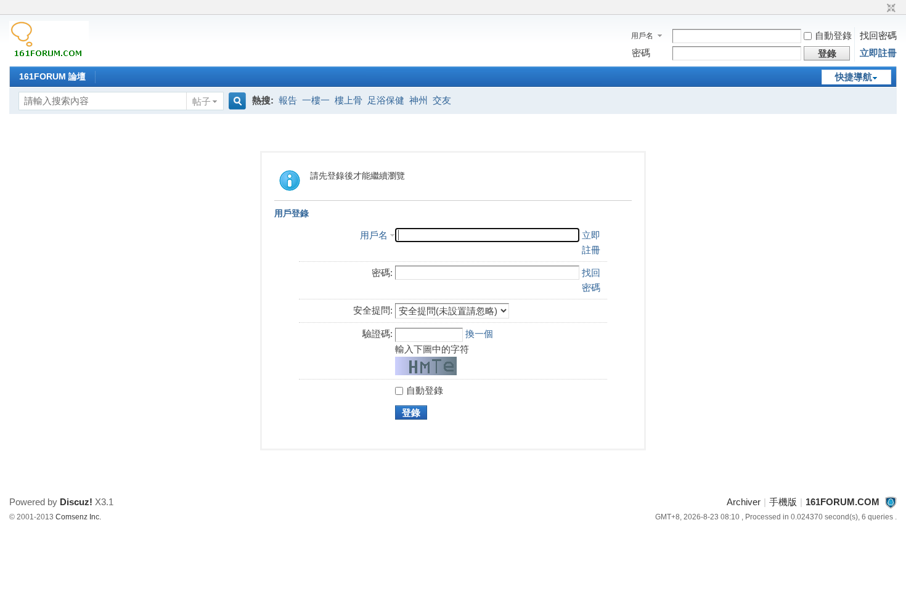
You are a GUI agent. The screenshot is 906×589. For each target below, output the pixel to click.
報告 (288, 100)
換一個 (479, 333)
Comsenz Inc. (78, 517)
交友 (442, 100)
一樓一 (316, 100)
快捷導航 (853, 76)
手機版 (783, 502)
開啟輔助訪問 (879, 8)
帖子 (201, 101)
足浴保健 (385, 100)
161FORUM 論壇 (52, 76)
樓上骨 (348, 100)
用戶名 (642, 35)
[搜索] (235, 101)
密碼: (382, 272)
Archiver (744, 502)
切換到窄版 (890, 8)
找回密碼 (878, 35)
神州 (418, 100)
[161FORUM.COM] (49, 58)
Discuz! (76, 502)
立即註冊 (878, 52)
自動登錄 (833, 35)
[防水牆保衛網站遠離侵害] (890, 502)
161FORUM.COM (842, 502)
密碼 (641, 52)
